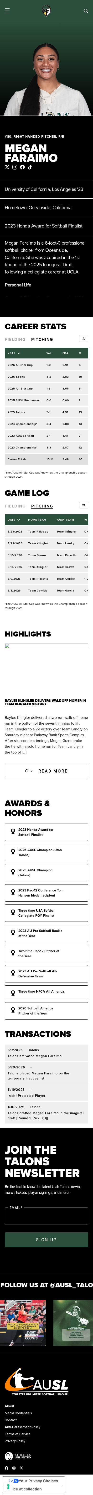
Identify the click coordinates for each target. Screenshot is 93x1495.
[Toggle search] (85, 10)
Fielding (15, 339)
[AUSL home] (46, 1381)
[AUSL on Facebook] (6, 1468)
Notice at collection (24, 1489)
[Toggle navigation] (7, 10)
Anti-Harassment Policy (22, 1427)
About (9, 1406)
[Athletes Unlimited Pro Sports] (18, 1456)
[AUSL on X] (21, 1468)
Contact (11, 1420)
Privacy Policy (15, 1441)
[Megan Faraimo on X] (7, 167)
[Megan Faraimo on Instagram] (14, 167)
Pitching (42, 339)
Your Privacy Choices (38, 1480)
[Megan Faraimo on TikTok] (30, 167)
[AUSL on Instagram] (14, 1468)
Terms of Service (18, 1434)
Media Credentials (18, 1413)
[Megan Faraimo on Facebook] (22, 167)
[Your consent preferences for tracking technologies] (8, 1486)
